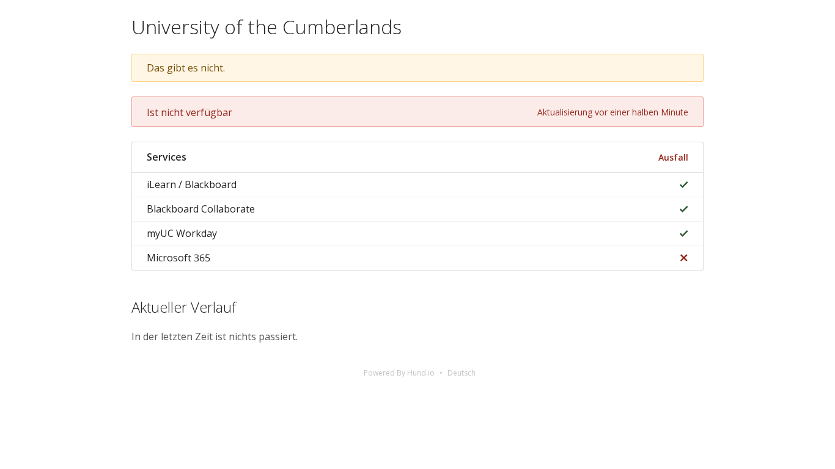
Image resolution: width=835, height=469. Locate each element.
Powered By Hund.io (399, 373)
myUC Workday (182, 233)
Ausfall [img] (673, 157)
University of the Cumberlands (266, 26)
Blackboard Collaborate (201, 209)
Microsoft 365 (178, 257)
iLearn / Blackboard (192, 184)
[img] (681, 185)
